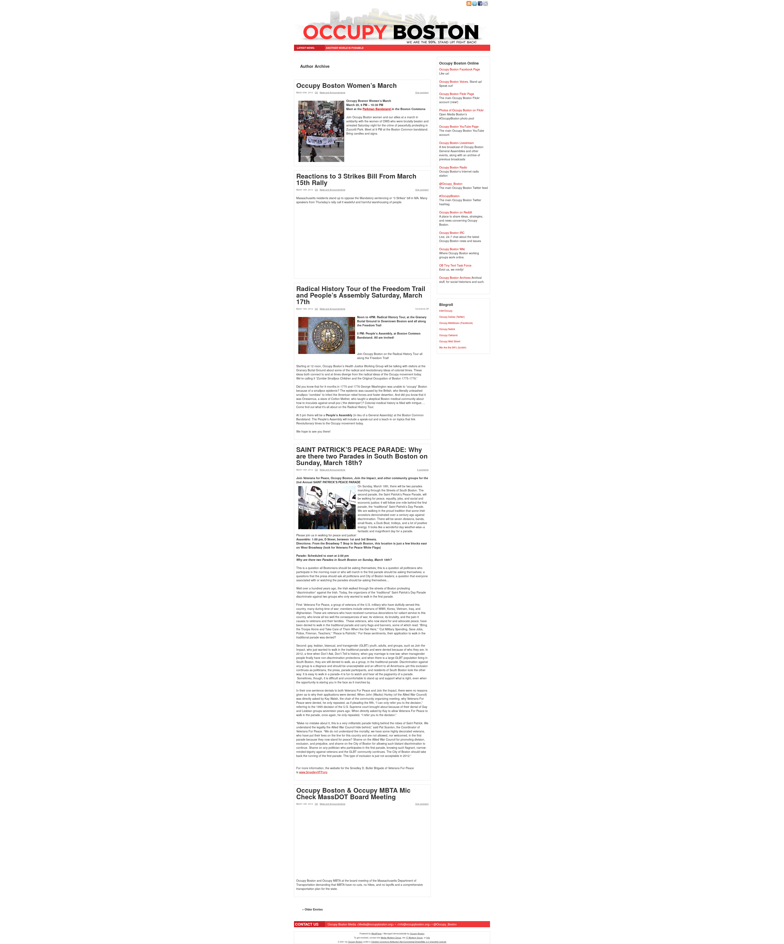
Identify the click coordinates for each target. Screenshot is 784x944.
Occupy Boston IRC (451, 233)
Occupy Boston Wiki (452, 249)
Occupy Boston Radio (453, 167)
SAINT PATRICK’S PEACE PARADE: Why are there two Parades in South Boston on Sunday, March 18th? (362, 456)
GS (316, 92)
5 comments (423, 469)
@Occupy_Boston (450, 184)
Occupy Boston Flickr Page (456, 94)
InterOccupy (445, 310)
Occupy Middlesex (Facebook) (456, 323)
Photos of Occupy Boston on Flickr (461, 110)
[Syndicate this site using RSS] (469, 5)
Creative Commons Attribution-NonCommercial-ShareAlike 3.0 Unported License (408, 941)
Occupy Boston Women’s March (346, 85)
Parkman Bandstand (377, 109)
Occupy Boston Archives (455, 278)
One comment (422, 92)
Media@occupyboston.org (375, 924)
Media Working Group (391, 937)
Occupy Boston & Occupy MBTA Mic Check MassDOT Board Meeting (353, 793)
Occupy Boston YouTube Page (459, 126)
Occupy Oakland (448, 335)
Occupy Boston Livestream (456, 143)
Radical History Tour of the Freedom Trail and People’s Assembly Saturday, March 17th (360, 295)
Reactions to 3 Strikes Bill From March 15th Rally (356, 179)
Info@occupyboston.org (413, 924)
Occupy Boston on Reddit (455, 212)
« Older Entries (312, 909)
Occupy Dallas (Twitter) (452, 316)
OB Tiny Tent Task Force (455, 265)
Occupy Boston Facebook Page (459, 69)
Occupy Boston (417, 933)
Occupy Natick (447, 329)
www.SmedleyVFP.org (313, 772)
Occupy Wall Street (449, 341)
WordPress (376, 933)
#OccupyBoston (449, 196)
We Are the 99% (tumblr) (452, 347)
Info (428, 937)
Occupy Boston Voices (453, 81)
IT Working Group (414, 937)
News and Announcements (332, 92)
